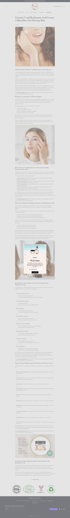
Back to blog (36, 479)
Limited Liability (50, 500)
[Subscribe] (23, 509)
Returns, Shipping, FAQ (25, 500)
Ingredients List (35, 502)
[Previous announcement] (5, 1)
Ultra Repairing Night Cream (22, 92)
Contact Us (18, 500)
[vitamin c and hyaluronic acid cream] (35, 280)
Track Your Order (43, 500)
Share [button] (17, 24)
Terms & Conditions (34, 500)
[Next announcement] (64, 1)
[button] (6, 6)
